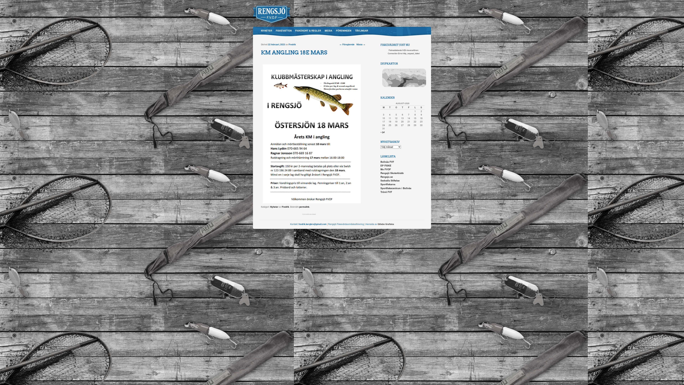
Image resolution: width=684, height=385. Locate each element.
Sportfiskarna (387, 184)
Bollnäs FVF (387, 161)
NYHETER (266, 30)
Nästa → (360, 44)
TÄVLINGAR (361, 30)
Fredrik (292, 44)
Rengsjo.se (386, 176)
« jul (382, 132)
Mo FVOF (385, 169)
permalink (304, 206)
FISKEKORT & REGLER (308, 30)
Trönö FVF (386, 192)
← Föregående (347, 44)
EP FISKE (385, 165)
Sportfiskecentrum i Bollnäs (395, 188)
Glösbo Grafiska (386, 224)
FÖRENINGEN (343, 30)
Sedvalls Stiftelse (390, 180)
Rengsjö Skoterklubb (392, 173)
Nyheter (274, 206)
